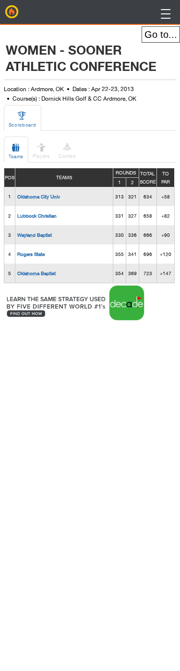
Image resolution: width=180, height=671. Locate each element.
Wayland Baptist (34, 235)
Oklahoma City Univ (38, 196)
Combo (67, 150)
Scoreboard (22, 119)
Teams (16, 150)
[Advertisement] (81, 466)
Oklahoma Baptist (36, 273)
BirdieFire (12, 12)
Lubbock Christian (37, 216)
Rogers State (31, 254)
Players (41, 150)
